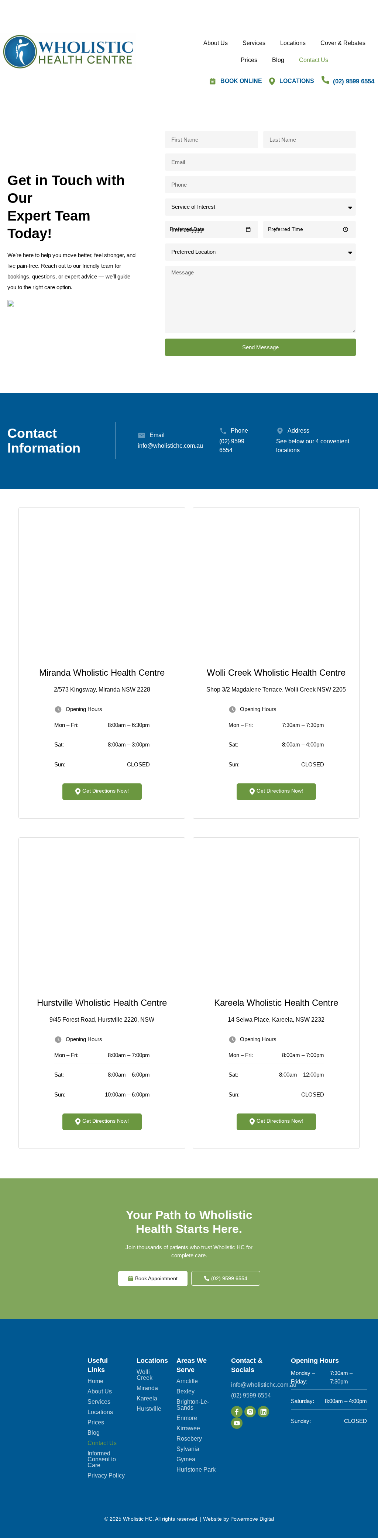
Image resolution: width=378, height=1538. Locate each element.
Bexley (185, 1392)
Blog (278, 60)
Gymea (185, 1459)
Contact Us (313, 60)
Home (95, 1381)
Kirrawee (188, 1428)
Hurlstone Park (196, 1470)
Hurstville (149, 1409)
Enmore (186, 1418)
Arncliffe (187, 1381)
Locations (293, 43)
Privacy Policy (106, 1476)
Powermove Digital (252, 1519)
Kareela (147, 1399)
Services (254, 43)
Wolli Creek (144, 1375)
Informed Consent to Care (101, 1459)
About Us (215, 43)
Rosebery (189, 1439)
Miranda (147, 1388)
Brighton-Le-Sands (192, 1405)
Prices (249, 60)
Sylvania (187, 1449)
